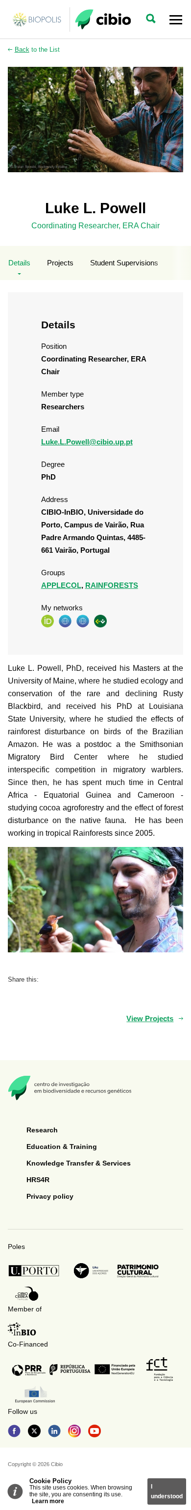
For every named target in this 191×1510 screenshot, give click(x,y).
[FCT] (159, 1369)
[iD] (47, 620)
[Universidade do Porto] (36, 1271)
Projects (60, 263)
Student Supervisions (124, 263)
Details (19, 263)
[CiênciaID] (100, 620)
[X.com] (34, 1432)
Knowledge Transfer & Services (78, 1163)
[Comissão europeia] (35, 1394)
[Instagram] (74, 1432)
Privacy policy (49, 1196)
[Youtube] (94, 1432)
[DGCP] (138, 1271)
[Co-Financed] (73, 1369)
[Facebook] (14, 1432)
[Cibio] (103, 19)
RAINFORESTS (111, 585)
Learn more (48, 1501)
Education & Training (61, 1146)
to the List (37, 49)
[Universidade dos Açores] (91, 1270)
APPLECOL (61, 585)
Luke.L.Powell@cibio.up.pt (87, 442)
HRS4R (37, 1180)
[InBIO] (22, 1329)
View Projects (149, 1018)
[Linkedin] (54, 1432)
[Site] (65, 620)
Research (42, 1130)
